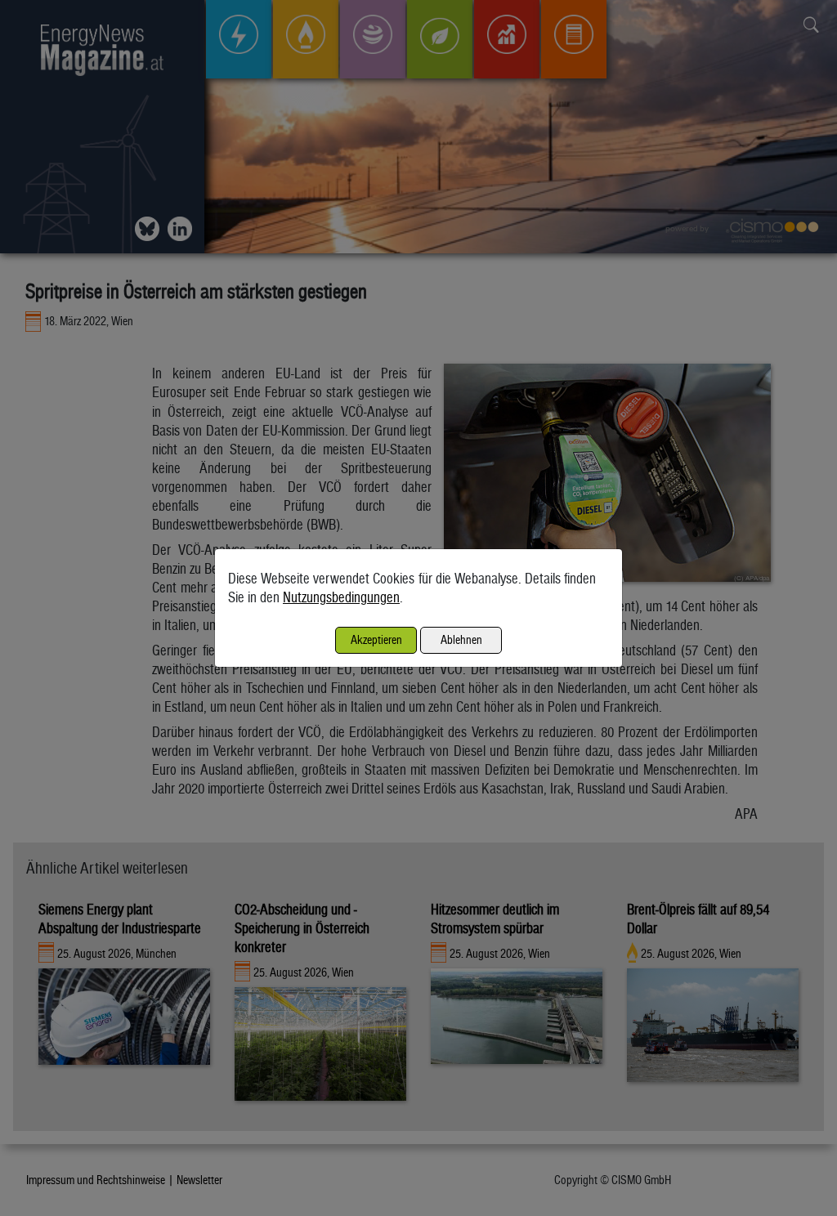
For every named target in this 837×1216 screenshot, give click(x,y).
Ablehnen (461, 639)
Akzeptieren (376, 639)
